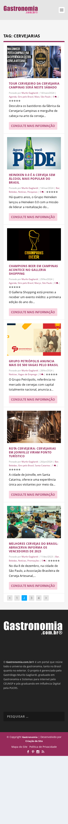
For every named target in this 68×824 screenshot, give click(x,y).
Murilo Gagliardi (30, 92)
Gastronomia (30, 737)
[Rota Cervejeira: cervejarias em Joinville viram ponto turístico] (34, 427)
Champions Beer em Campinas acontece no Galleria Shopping (33, 270)
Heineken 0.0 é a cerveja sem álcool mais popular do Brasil (32, 178)
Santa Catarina (42, 465)
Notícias (22, 191)
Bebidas (13, 191)
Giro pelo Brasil (25, 96)
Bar (57, 188)
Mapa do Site (19, 746)
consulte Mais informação (33, 126)
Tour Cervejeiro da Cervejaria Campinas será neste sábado (34, 85)
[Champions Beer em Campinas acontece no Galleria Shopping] (34, 244)
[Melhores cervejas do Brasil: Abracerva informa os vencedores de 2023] (34, 522)
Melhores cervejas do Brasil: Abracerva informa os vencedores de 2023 (33, 547)
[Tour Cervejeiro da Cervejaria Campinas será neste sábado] (34, 62)
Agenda (13, 96)
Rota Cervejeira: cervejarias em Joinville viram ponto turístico (32, 452)
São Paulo (46, 96)
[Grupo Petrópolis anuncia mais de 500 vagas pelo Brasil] (34, 339)
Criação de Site (34, 741)
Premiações (33, 560)
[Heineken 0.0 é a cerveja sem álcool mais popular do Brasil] (34, 153)
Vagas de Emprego (27, 374)
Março (37, 283)
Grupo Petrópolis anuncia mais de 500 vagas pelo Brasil (33, 363)
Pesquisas (32, 191)
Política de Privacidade (43, 746)
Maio (37, 96)
